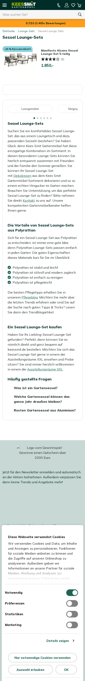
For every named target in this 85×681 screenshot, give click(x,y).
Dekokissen (22, 176)
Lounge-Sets (26, 31)
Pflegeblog (29, 297)
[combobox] (37, 14)
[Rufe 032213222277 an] (58, 5)
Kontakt (29, 200)
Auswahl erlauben (30, 670)
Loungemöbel (30, 108)
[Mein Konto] (66, 5)
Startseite (8, 31)
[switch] (72, 603)
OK (66, 670)
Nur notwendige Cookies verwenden (42, 658)
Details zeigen (57, 641)
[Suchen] (80, 14)
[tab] (34, 118)
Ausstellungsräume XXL (45, 369)
